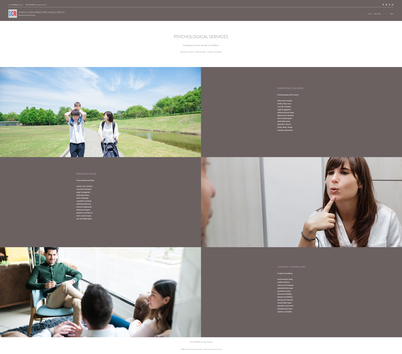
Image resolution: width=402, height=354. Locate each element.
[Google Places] (383, 5)
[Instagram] (386, 5)
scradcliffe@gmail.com (15, 5)
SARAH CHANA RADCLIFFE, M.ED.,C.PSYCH (41, 12)
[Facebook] (389, 5)
